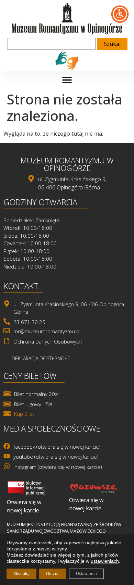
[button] (67, 80)
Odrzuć (52, 573)
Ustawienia (86, 573)
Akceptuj (21, 573)
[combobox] (51, 44)
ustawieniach (105, 561)
